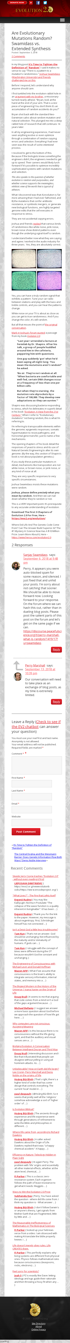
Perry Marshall (35, 665)
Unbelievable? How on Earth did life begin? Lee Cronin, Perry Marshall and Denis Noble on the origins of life (36, 1072)
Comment (18, 753)
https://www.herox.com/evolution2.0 (31, 537)
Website (16, 816)
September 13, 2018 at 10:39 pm (40, 671)
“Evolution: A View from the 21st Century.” (35, 413)
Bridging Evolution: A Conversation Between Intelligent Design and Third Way (35, 1048)
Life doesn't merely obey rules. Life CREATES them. (32, 1247)
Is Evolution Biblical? (23, 1109)
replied (37, 223)
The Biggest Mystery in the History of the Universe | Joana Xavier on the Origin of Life (34, 989)
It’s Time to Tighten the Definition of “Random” (32, 846)
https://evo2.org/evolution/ (28, 518)
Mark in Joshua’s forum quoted (28, 332)
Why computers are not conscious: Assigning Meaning (31, 1025)
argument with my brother (29, 96)
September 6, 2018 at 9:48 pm (40, 561)
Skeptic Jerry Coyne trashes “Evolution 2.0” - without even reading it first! (36, 877)
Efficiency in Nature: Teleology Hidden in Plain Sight (34, 1156)
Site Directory (38, 1323)
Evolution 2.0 (35, 11)
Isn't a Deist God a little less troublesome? (35, 929)
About (39, 1326)
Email (15, 803)
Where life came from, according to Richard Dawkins (36, 1133)
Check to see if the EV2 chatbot (36, 724)
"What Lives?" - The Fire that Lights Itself (34, 895)
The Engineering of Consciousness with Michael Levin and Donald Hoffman (34, 965)
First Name (18, 777)
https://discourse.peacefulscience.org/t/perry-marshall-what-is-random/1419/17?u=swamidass (42, 637)
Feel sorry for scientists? (26, 1271)
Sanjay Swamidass (35, 555)
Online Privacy (38, 1329)
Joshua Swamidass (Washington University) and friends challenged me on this (36, 77)
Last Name (18, 790)
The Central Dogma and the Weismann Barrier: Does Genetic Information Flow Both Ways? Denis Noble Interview (38, 857)
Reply (56, 649)
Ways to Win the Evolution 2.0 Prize (31, 1191)
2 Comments (18, 56)
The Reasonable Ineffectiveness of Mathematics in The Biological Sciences (34, 1224)
